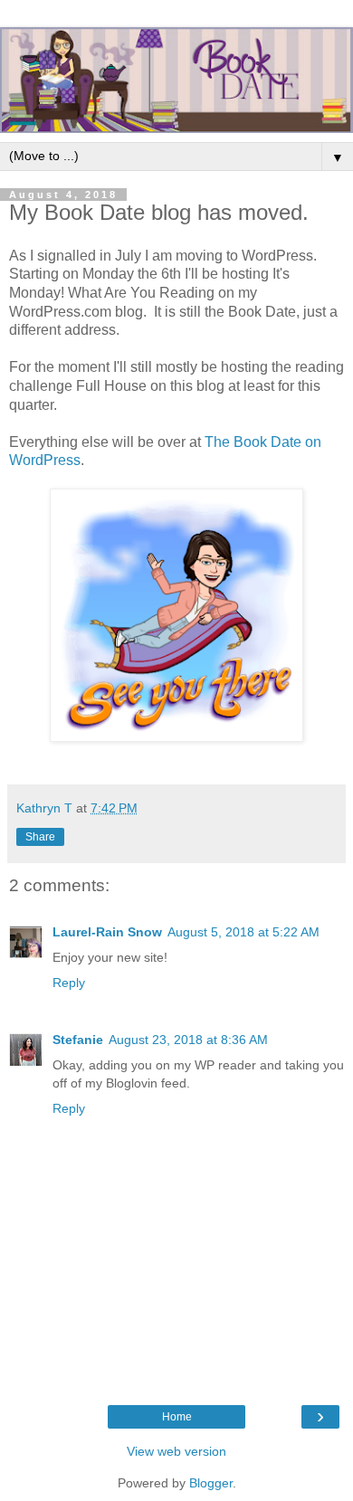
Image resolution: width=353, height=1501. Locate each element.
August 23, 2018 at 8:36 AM (188, 1039)
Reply (68, 982)
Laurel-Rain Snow (107, 932)
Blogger (211, 1483)
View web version (176, 1451)
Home (177, 1417)
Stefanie (77, 1039)
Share (40, 837)
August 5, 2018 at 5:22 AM (243, 932)
